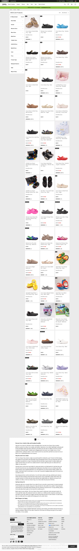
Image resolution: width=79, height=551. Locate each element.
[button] (76, 1)
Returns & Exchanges (31, 525)
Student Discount (41, 527)
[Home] (4, 4)
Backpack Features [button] (15, 63)
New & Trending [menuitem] (11, 4)
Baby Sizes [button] (13, 36)
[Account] (72, 4)
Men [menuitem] (28, 4)
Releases (63, 529)
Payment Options (30, 530)
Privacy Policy (51, 523)
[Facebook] (19, 541)
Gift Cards (40, 529)
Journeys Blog (41, 523)
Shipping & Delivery (30, 527)
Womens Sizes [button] (14, 28)
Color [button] (12, 52)
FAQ (27, 521)
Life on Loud (40, 519)
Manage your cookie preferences (31, 545)
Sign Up (12, 519)
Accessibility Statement (53, 529)
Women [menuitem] (23, 4)
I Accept (72, 546)
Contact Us (29, 519)
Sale (62, 527)
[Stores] (68, 4)
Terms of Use (51, 527)
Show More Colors (29, 34)
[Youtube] (22, 541)
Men (62, 523)
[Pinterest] (14, 541)
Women (62, 521)
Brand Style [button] (13, 20)
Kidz (62, 525)
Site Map (28, 534)
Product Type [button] (14, 59)
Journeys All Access (42, 521)
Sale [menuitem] (36, 4)
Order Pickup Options (31, 529)
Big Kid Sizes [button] (13, 48)
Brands (62, 519)
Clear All (22, 16)
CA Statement (51, 530)
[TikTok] (11, 541)
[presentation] (11, 4)
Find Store (21, 536)
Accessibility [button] (70, 1)
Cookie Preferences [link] (52, 539)
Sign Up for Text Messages (15, 522)
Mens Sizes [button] (13, 32)
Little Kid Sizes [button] (14, 44)
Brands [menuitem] (18, 4)
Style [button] (12, 67)
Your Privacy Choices (55, 525)
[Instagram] (16, 541)
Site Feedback (29, 532)
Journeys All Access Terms (54, 532)
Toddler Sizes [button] (14, 40)
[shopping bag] (75, 4)
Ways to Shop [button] (14, 71)
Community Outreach (53, 521)
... (40, 439)
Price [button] (12, 55)
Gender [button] (12, 24)
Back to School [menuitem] (42, 4)
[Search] (65, 4)
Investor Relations (52, 534)
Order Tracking (62, 1)
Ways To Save (40, 525)
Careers (50, 519)
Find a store (12, 534)
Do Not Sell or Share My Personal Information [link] (53, 537)
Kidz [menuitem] (32, 4)
